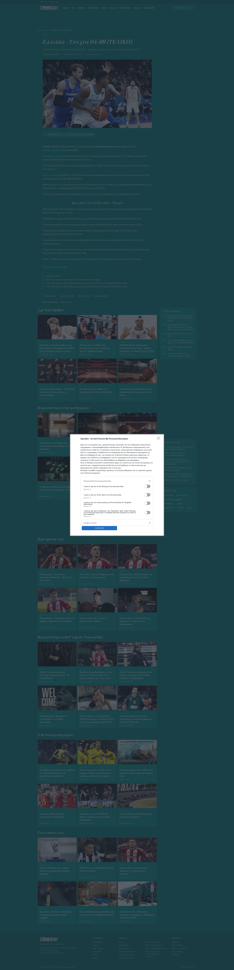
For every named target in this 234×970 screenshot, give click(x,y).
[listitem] (117, 481)
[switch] (147, 486)
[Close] (159, 439)
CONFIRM (99, 528)
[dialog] (117, 485)
